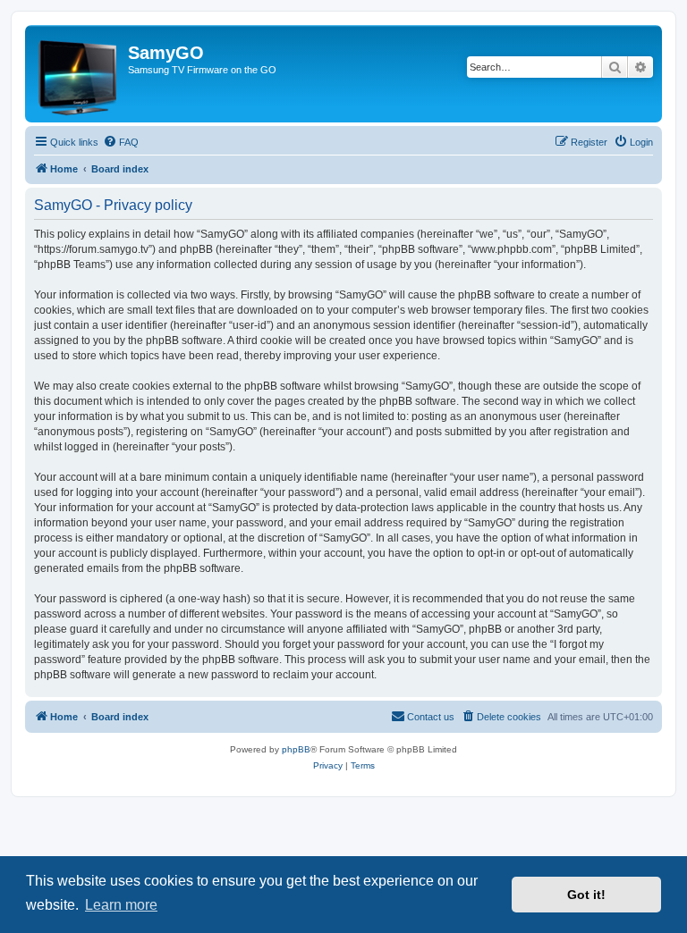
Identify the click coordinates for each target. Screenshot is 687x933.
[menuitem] (121, 142)
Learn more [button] (121, 904)
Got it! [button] (586, 894)
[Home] (79, 73)
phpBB (296, 749)
